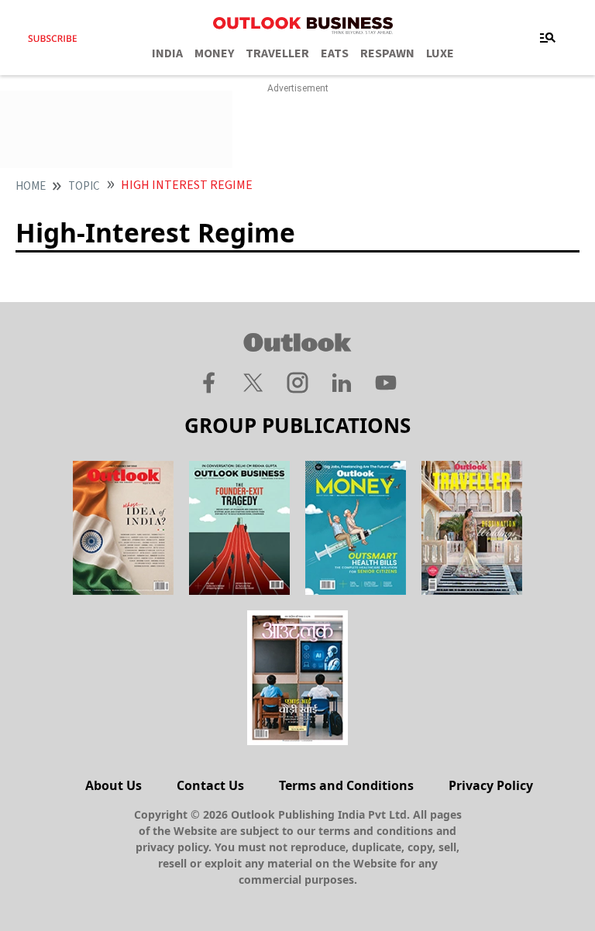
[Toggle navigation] (547, 38)
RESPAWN (387, 53)
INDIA (167, 53)
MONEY (214, 53)
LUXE (440, 53)
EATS (335, 53)
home (30, 186)
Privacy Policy (491, 785)
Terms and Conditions (346, 785)
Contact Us (210, 785)
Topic (84, 186)
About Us (113, 785)
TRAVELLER (277, 53)
